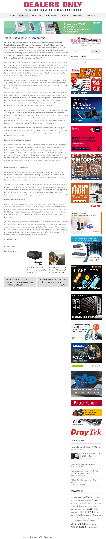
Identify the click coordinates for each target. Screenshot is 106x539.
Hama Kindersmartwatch (12, 251)
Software (73, 518)
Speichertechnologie (95, 518)
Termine (92, 520)
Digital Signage (77, 497)
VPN (89, 527)
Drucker (96, 497)
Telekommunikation (81, 521)
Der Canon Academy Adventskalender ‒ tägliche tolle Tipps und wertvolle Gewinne (53, 282)
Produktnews (85, 512)
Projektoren (96, 512)
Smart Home (89, 515)
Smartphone (97, 515)
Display (84, 497)
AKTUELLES (10, 16)
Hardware (74, 503)
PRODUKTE (23, 16)
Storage (72, 521)
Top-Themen (77, 16)
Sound (79, 518)
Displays (90, 497)
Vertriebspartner (79, 526)
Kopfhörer (99, 503)
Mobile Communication (81, 506)
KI (82, 503)
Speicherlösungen (85, 518)
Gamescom (88, 500)
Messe (72, 506)
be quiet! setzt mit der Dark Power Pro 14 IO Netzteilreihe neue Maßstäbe (36, 270)
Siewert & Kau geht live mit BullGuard (83, 464)
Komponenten (93, 503)
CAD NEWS (91, 16)
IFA (78, 503)
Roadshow (73, 515)
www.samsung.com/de (11, 239)
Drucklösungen (76, 500)
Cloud (72, 497)
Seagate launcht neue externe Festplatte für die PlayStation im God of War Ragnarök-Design (19, 282)
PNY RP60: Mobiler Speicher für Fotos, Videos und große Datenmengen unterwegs (58, 270)
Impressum (33, 537)
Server (84, 515)
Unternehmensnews (91, 524)
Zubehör (95, 527)
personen (93, 508)
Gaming (95, 500)
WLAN (91, 527)
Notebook (81, 509)
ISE (80, 503)
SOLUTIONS (36, 16)
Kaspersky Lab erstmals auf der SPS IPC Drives (85, 447)
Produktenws (74, 512)
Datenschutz (48, 537)
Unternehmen (52, 16)
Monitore (94, 506)
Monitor (90, 506)
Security (79, 515)
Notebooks (87, 509)
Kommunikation (86, 503)
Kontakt (25, 537)
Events (65, 16)
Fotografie (83, 500)
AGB (40, 537)
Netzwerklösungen (75, 509)
